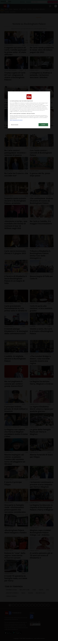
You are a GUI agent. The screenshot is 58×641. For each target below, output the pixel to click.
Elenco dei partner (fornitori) (16, 120)
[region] (29, 109)
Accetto (43, 124)
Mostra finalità (14, 124)
